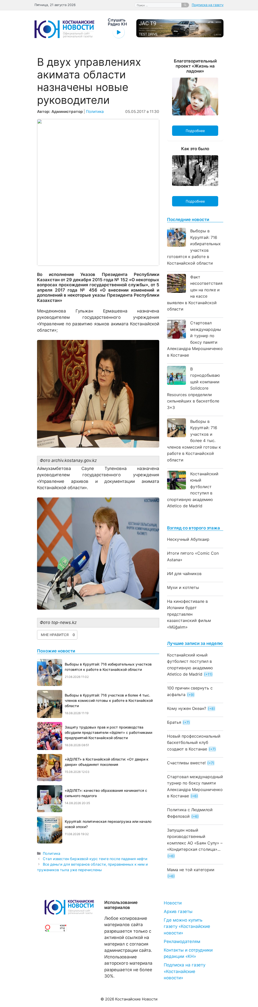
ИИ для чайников (184, 573)
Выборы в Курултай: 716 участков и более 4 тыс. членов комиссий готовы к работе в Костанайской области (194, 440)
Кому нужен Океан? (186, 708)
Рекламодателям (182, 941)
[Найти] (185, 5)
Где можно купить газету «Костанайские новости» (187, 926)
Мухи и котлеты (183, 587)
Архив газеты (178, 911)
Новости (173, 902)
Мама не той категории (190, 869)
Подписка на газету (207, 5)
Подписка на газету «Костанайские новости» (184, 971)
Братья (174, 722)
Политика (95, 111)
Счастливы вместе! (186, 762)
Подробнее (195, 131)
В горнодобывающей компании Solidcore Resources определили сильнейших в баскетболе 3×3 (193, 388)
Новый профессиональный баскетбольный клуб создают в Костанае (193, 742)
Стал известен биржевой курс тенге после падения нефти (95, 859)
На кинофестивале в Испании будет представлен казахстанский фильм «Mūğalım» (189, 614)
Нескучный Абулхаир (188, 539)
